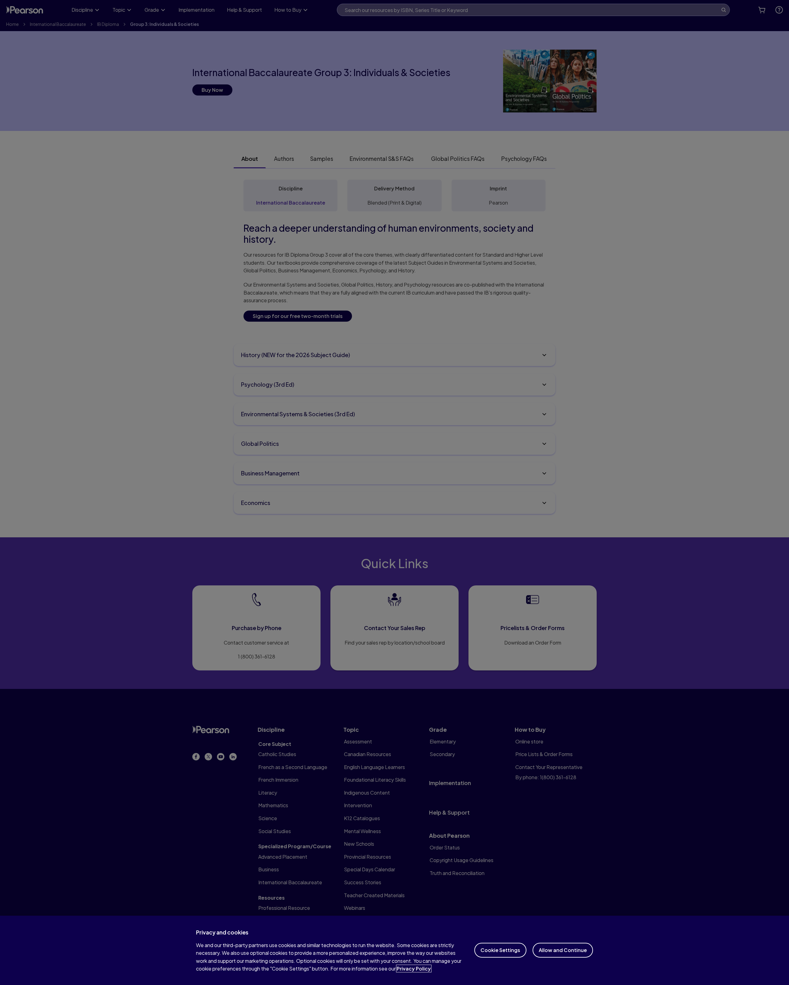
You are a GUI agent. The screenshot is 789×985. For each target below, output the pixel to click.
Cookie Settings (500, 950)
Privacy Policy (414, 968)
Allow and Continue (563, 950)
